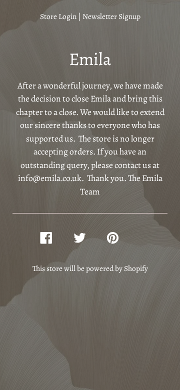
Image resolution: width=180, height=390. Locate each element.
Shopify (136, 268)
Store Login (58, 16)
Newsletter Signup (111, 16)
